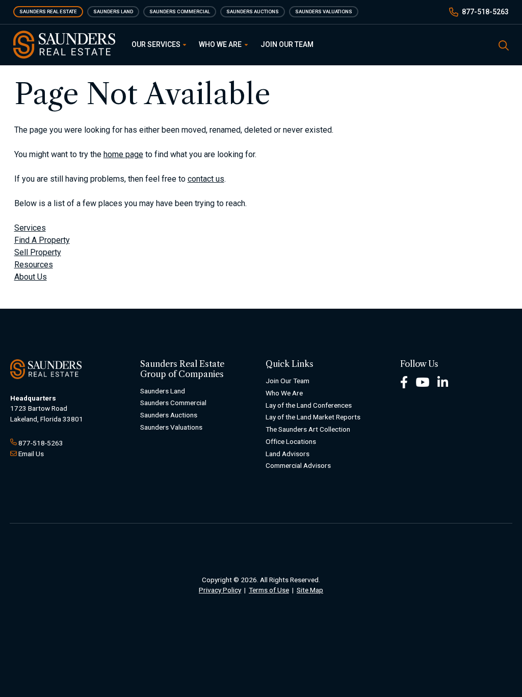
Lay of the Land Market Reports (313, 417)
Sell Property (37, 252)
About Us (30, 277)
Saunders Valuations (323, 11)
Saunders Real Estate (48, 11)
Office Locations (291, 441)
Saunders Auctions (252, 11)
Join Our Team (287, 44)
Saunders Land (113, 11)
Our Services (157, 44)
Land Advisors (287, 454)
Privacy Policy (220, 590)
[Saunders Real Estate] (64, 45)
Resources (33, 264)
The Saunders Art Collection (308, 429)
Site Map (310, 590)
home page (123, 154)
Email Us (31, 454)
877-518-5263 (485, 12)
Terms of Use (269, 590)
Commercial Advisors (298, 465)
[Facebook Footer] (404, 381)
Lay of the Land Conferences (309, 405)
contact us (206, 179)
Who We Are (221, 44)
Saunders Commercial (179, 11)
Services (30, 228)
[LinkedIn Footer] (443, 381)
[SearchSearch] (504, 44)
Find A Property (42, 240)
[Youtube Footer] (422, 381)
